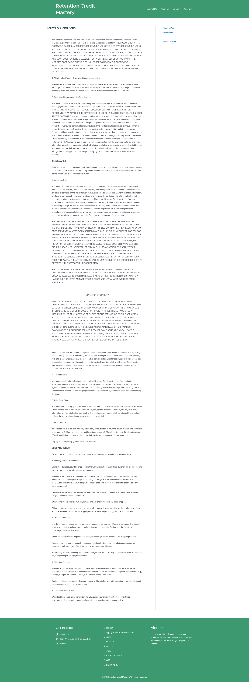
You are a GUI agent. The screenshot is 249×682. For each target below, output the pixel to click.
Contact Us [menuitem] (152, 9)
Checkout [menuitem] (108, 628)
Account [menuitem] (187, 9)
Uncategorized (169, 42)
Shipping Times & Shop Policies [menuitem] (119, 632)
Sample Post (168, 28)
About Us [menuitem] (165, 9)
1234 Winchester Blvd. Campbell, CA (75, 639)
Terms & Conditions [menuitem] (113, 655)
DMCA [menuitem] (107, 660)
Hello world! (168, 32)
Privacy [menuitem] (107, 651)
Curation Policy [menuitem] (111, 665)
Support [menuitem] (176, 9)
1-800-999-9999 (66, 634)
